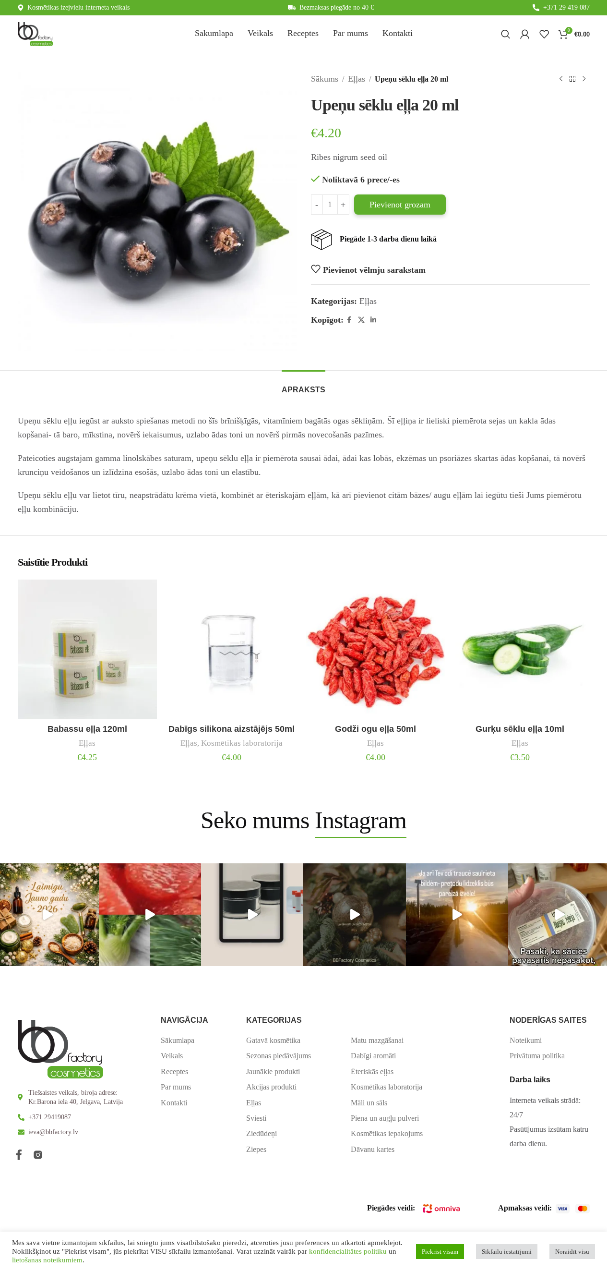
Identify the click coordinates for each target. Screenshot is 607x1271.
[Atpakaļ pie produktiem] (572, 79)
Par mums (176, 1087)
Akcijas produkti (271, 1087)
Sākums (324, 79)
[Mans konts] (525, 34)
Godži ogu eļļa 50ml (375, 729)
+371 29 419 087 (566, 7)
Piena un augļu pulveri (385, 1118)
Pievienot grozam (399, 204)
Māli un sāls (369, 1103)
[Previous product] (561, 79)
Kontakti (174, 1103)
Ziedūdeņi (261, 1133)
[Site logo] (35, 33)
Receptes (174, 1071)
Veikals (172, 1056)
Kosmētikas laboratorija (242, 743)
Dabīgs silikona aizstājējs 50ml (231, 729)
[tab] (303, 384)
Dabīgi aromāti (373, 1056)
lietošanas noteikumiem (47, 1260)
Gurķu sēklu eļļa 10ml (520, 729)
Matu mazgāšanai (377, 1040)
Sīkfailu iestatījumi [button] (507, 1251)
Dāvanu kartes (372, 1149)
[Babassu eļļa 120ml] (87, 649)
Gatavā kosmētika (273, 1040)
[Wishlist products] (544, 34)
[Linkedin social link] (373, 320)
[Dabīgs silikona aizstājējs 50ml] (231, 649)
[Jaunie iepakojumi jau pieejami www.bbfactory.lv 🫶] (252, 914)
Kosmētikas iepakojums (387, 1133)
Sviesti (256, 1118)
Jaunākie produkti (273, 1071)
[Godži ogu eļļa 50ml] (376, 649)
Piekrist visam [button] (440, 1251)
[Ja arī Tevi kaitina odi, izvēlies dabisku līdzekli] (457, 914)
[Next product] (584, 79)
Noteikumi (526, 1040)
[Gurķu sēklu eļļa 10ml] (520, 649)
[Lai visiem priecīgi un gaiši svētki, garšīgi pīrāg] (354, 914)
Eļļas (356, 79)
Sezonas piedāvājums (278, 1056)
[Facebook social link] (349, 320)
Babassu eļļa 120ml (87, 729)
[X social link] (361, 320)
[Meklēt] (505, 34)
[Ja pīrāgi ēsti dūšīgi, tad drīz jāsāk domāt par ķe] (150, 914)
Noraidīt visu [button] (572, 1251)
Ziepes (256, 1149)
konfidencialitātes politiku (348, 1251)
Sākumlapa (177, 1040)
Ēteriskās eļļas (372, 1071)
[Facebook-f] (18, 1155)
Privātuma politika (537, 1056)
